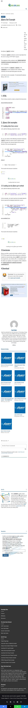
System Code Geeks (5, 630)
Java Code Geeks (5, 628)
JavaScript (8, 13)
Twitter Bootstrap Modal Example (8, 650)
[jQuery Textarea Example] (7, 424)
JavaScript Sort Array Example (7, 652)
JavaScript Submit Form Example (8, 662)
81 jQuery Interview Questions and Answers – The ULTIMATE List (7, 399)
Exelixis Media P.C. (5, 698)
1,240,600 (16, 493)
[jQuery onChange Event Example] (21, 391)
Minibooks (3, 615)
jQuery (12, 13)
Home (3, 13)
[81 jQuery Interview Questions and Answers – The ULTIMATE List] (7, 391)
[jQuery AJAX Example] (21, 408)
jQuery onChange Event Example (20, 398)
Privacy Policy (19, 553)
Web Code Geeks (4, 633)
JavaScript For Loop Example (7, 648)
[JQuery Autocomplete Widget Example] (21, 358)
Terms (12, 553)
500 (19, 495)
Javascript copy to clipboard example (9, 643)
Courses (3, 613)
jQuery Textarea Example (5, 431)
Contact (25, 698)
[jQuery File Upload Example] (7, 375)
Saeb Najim (5, 22)
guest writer (19, 505)
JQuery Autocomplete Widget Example (20, 365)
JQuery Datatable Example (19, 382)
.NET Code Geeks (5, 626)
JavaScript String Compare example (8, 657)
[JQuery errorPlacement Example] (7, 358)
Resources (3, 618)
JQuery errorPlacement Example (7, 365)
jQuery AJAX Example (18, 414)
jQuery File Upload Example (6, 382)
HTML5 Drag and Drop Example (7, 660)
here (8, 76)
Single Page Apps (4, 641)
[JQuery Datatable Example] (21, 375)
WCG (25, 504)
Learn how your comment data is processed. (12, 452)
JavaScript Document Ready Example (9, 655)
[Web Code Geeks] (14, 5)
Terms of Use (13, 698)
